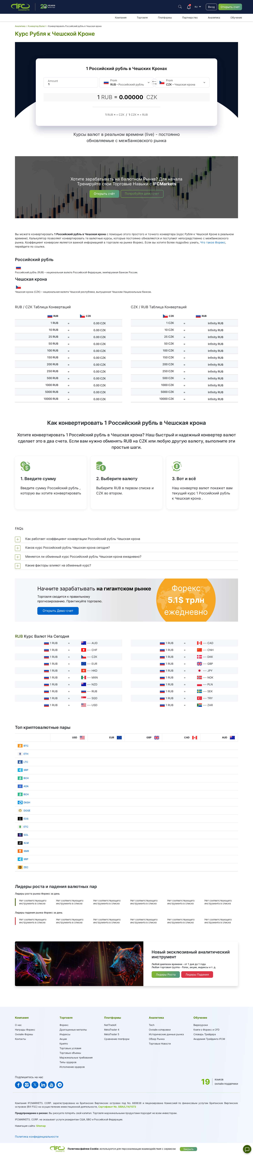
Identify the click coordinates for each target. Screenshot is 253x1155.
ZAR (210, 705)
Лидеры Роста (166, 974)
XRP (26, 770)
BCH (26, 778)
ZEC (26, 867)
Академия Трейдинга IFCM (209, 1038)
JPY (210, 670)
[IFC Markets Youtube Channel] (51, 1084)
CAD (210, 643)
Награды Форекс (25, 1029)
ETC (26, 826)
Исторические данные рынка (166, 1034)
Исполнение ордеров (72, 1066)
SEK (210, 691)
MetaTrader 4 (111, 1029)
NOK (210, 677)
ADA (26, 786)
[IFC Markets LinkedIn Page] (43, 1084)
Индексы (65, 1034)
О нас (18, 1024)
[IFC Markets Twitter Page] (34, 1084)
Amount (53, 81)
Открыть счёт (104, 193)
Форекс (64, 1024)
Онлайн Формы (24, 1034)
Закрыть (188, 1149)
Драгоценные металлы (73, 1029)
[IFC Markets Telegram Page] (59, 1084)
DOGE (27, 810)
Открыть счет (230, 7)
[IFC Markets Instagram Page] (26, 1084)
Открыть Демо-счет (58, 610)
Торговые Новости (160, 1043)
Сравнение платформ (116, 1038)
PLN (210, 684)
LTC (26, 761)
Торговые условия (70, 1048)
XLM (26, 842)
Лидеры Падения (197, 974)
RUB (94, 691)
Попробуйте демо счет (142, 193)
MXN (95, 677)
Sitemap (41, 1125)
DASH (27, 802)
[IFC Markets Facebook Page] (18, 1084)
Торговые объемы (70, 1052)
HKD (94, 670)
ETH (26, 753)
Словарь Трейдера (204, 1034)
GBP (210, 663)
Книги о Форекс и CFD (206, 1029)
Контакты (20, 1038)
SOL (26, 834)
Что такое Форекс (212, 242)
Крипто (64, 1043)
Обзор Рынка (157, 1038)
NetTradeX (110, 1024)
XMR (26, 851)
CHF (94, 650)
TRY (210, 698)
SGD (94, 698)
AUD (95, 643)
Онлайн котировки (160, 1029)
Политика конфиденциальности (37, 1136)
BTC (26, 745)
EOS (26, 818)
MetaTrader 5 (111, 1034)
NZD (94, 684)
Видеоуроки (200, 1024)
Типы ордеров (68, 1062)
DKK (210, 657)
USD (94, 705)
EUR (94, 663)
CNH (210, 650)
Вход (211, 7)
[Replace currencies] (154, 82)
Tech (151, 1024)
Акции (63, 1038)
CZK (94, 657)
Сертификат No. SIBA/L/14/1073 (117, 1106)
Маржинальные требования (76, 1057)
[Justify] (180, 7)
